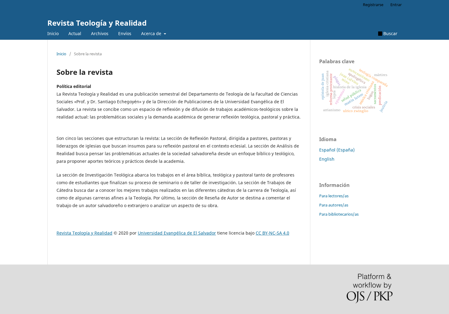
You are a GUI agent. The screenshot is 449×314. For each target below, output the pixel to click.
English (326, 159)
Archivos (99, 33)
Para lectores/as (334, 196)
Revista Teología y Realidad (97, 23)
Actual (74, 33)
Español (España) (337, 150)
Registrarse (373, 4)
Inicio (53, 33)
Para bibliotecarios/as (339, 214)
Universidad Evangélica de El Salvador (177, 233)
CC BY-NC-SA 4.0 (272, 233)
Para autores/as (333, 205)
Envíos (124, 33)
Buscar (389, 33)
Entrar (396, 4)
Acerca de (151, 33)
